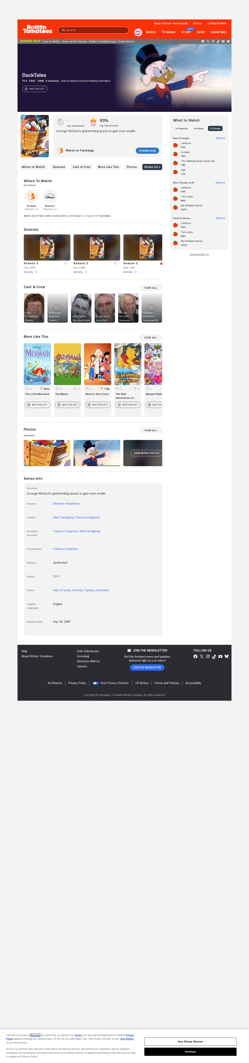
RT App (186, 32)
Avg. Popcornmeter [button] (109, 125)
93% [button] (104, 120)
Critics (197, 23)
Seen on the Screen (74, 41)
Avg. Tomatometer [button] (76, 126)
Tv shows (168, 32)
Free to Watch (51, 41)
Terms (78, 1035)
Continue (190, 1051)
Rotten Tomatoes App (102, 41)
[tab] (181, 128)
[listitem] (199, 144)
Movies (151, 32)
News (201, 32)
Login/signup (217, 23)
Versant (35, 1035)
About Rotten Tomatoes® (171, 23)
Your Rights (127, 1039)
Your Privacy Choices (114, 683)
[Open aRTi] (138, 32)
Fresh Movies (126, 41)
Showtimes (219, 32)
